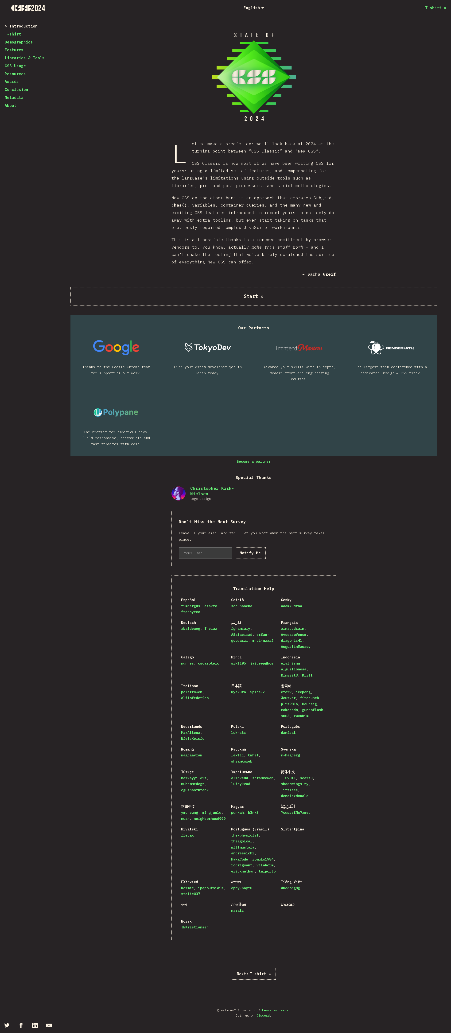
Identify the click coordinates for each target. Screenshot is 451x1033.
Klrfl (307, 675)
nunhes (187, 663)
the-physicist (245, 835)
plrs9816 (289, 704)
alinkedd (239, 778)
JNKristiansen (195, 927)
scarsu (306, 778)
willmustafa (242, 847)
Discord (263, 1015)
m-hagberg (290, 755)
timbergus (190, 606)
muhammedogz (192, 784)
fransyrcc (190, 612)
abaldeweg (190, 628)
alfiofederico (195, 698)
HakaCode (239, 859)
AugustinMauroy (296, 646)
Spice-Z (257, 692)
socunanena (241, 606)
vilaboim (265, 865)
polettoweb (191, 692)
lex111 (237, 755)
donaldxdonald (294, 796)
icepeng (303, 692)
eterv (286, 692)
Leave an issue (275, 1010)
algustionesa (293, 669)
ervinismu (290, 663)
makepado (289, 710)
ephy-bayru (241, 888)
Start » (254, 296)
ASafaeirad (241, 634)
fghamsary (240, 628)
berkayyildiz (193, 778)
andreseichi (242, 853)
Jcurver (288, 698)
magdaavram (191, 755)
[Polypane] (116, 412)
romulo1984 (262, 859)
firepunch (309, 698)
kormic (187, 888)
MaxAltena (190, 732)
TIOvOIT (288, 778)
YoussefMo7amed (296, 812)
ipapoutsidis (210, 888)
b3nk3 (253, 812)
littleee (289, 790)
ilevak (187, 835)
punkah (237, 812)
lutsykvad (240, 784)
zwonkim (301, 716)
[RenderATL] (391, 347)
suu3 (285, 716)
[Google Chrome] (116, 347)
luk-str (238, 732)
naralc (237, 910)
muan (185, 818)
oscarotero (208, 663)
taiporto (267, 871)
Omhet (253, 755)
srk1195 (238, 663)
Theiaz (210, 628)
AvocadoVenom (293, 634)
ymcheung (189, 812)
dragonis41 (291, 640)
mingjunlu (211, 812)
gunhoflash (312, 710)
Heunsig (309, 704)
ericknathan (242, 871)
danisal (288, 732)
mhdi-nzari (262, 640)
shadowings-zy (294, 784)
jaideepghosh (263, 663)
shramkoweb (241, 761)
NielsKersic (192, 738)
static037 (190, 894)
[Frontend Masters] (299, 347)
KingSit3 (289, 675)
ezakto (210, 606)
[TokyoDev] (207, 347)
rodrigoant (241, 865)
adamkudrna (291, 606)
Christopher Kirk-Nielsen (212, 490)
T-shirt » (254, 973)
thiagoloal (241, 841)
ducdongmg (290, 888)
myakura (238, 692)
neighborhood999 (210, 818)
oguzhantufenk (195, 790)
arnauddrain (292, 628)
